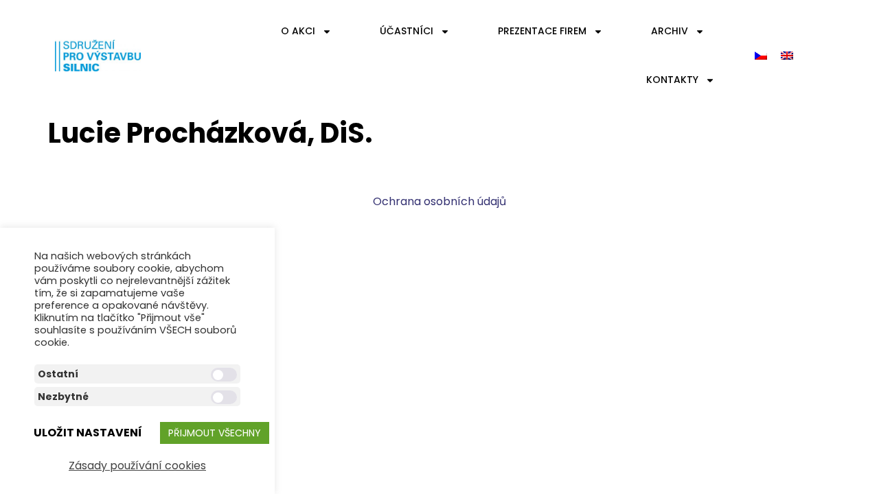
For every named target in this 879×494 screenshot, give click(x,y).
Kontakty (672, 79)
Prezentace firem (542, 31)
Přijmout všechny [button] (214, 433)
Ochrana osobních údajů (439, 201)
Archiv (669, 31)
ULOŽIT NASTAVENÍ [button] (88, 432)
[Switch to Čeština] (761, 56)
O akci (298, 31)
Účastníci (406, 31)
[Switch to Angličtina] (787, 56)
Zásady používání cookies (137, 465)
